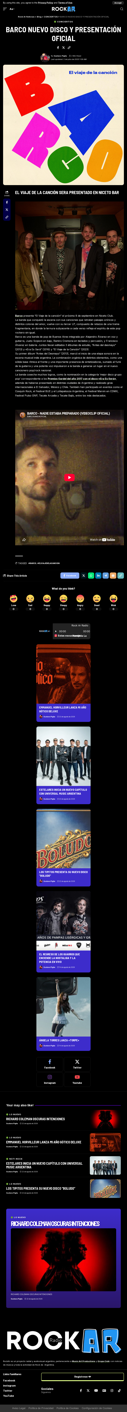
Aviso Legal (18, 1408)
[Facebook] (49, 1064)
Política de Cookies (68, 1408)
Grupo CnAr (104, 1361)
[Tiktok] (119, 1390)
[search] (122, 9)
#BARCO (32, 563)
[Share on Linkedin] (98, 575)
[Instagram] (49, 1079)
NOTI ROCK (16, 1159)
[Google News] (104, 1390)
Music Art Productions (83, 1361)
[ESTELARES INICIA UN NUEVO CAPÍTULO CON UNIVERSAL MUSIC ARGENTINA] (63, 756)
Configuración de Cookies (97, 1408)
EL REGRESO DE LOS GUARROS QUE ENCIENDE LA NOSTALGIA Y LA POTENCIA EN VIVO (59, 958)
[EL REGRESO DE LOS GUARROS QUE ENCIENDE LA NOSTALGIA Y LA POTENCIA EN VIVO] (63, 921)
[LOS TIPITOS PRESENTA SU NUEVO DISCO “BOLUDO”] (63, 838)
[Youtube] (77, 1079)
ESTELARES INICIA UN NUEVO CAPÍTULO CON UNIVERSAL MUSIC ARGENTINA (44, 1165)
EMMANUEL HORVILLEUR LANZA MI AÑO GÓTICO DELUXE (43, 1142)
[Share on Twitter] (63, 47)
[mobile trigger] (5, 9)
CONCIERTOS (65, 22)
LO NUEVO (20, 1217)
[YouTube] (96, 1390)
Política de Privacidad (40, 1408)
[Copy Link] (69, 47)
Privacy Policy (45, 3)
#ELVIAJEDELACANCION (48, 563)
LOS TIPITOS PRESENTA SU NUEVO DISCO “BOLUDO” (40, 1188)
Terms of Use (65, 3)
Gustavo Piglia (60, 56)
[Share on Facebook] (58, 47)
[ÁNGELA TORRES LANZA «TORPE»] (63, 1007)
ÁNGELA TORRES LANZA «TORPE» (59, 1040)
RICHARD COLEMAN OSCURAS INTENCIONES (55, 1223)
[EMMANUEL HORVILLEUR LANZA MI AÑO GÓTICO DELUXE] (63, 674)
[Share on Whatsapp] (91, 575)
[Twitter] (77, 1064)
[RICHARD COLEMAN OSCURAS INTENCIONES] (63, 1259)
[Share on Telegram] (106, 575)
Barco (19, 315)
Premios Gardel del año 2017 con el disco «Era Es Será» (82, 378)
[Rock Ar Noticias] (63, 9)
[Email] (113, 575)
